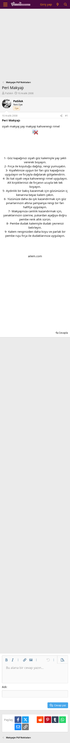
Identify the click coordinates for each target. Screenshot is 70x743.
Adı (4, 687)
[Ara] (65, 4)
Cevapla (63, 332)
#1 (66, 115)
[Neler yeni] (57, 4)
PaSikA (9, 93)
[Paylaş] (61, 116)
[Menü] (5, 4)
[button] (6, 660)
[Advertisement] (35, 46)
